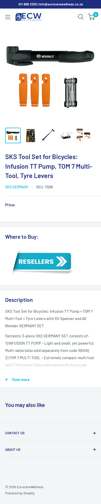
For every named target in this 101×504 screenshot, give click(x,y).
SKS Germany (16, 187)
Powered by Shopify (19, 493)
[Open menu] (7, 17)
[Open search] (81, 17)
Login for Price (32, 205)
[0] (91, 17)
